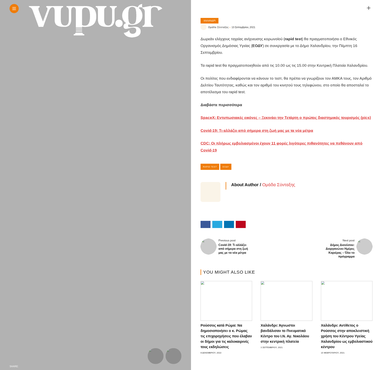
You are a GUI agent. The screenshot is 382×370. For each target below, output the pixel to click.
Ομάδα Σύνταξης (218, 27)
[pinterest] (48, 366)
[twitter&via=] (31, 366)
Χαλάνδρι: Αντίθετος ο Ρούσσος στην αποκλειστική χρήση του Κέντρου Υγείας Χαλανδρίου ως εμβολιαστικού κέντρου (346, 336)
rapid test (210, 167)
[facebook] (22, 366)
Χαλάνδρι (209, 20)
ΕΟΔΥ (226, 167)
